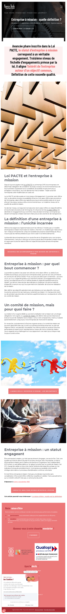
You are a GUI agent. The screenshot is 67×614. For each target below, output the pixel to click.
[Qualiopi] (47, 552)
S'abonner (33, 535)
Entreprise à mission (21, 12)
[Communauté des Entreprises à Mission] (24, 551)
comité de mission (29, 316)
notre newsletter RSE (22, 482)
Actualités (11, 12)
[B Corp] (11, 552)
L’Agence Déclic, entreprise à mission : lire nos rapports (33, 391)
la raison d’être (52, 210)
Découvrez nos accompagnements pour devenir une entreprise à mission (33, 252)
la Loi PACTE (27, 185)
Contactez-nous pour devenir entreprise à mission (33, 490)
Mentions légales (39, 609)
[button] (61, 7)
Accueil (6, 12)
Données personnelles (49, 609)
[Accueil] (9, 6)
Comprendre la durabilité (23, 28)
